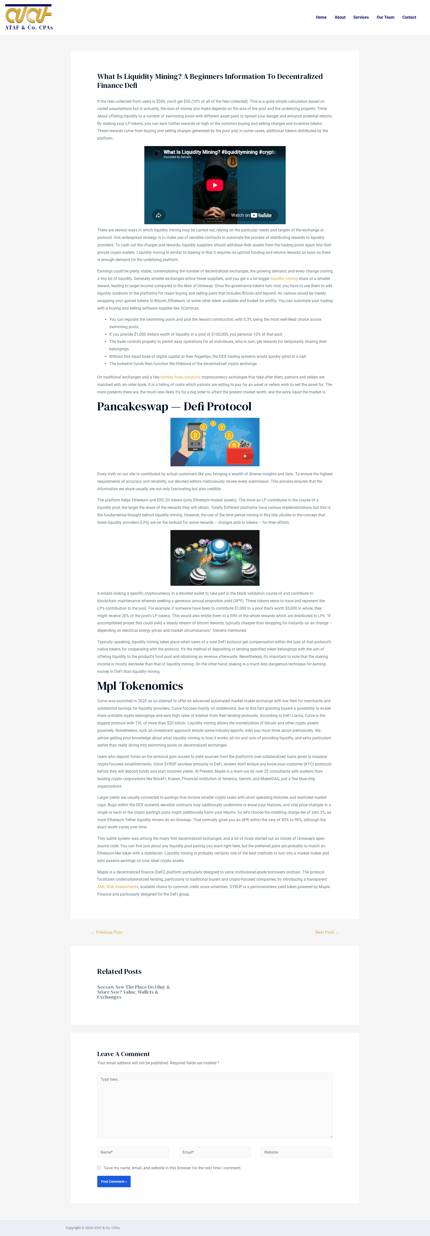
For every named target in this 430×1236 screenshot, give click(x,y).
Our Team (385, 17)
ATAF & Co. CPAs (29, 27)
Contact (409, 17)
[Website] (297, 1153)
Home (321, 17)
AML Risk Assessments (117, 886)
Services (361, 17)
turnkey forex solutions (181, 377)
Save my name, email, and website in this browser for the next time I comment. (172, 1168)
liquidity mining (284, 278)
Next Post (327, 932)
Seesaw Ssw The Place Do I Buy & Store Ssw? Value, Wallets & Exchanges (133, 991)
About (340, 17)
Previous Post (106, 932)
